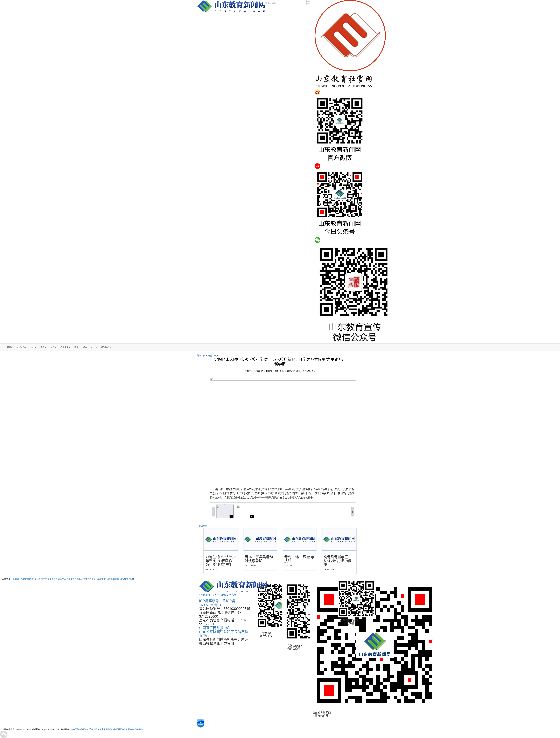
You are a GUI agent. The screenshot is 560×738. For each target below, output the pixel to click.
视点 (85, 347)
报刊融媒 (105, 347)
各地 (93, 347)
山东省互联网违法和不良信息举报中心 (223, 633)
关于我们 (224, 594)
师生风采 (64, 347)
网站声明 (214, 594)
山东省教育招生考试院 (57, 578)
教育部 (16, 578)
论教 (52, 347)
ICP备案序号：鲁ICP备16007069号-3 (217, 602)
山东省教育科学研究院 (89, 578)
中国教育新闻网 (27, 578)
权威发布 (21, 347)
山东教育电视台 (127, 578)
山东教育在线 (113, 578)
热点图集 (203, 526)
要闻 (9, 347)
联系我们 (233, 594)
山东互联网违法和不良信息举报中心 (128, 729)
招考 (43, 347)
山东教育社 (73, 578)
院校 (33, 347)
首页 (199, 355)
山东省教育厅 (41, 578)
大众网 (103, 578)
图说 (76, 347)
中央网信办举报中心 (80, 729)
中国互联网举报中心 (215, 627)
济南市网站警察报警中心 (100, 729)
